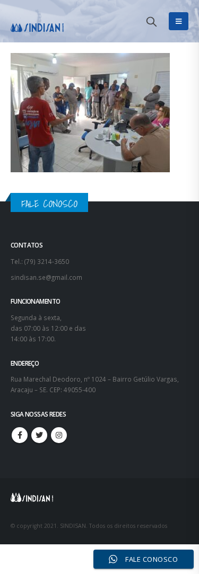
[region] (99, 477)
